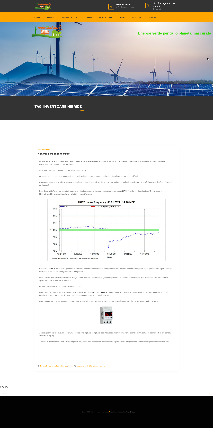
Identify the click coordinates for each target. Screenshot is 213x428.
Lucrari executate (71, 17)
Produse (51, 17)
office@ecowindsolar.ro (125, 7)
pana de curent (99, 366)
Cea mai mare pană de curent (54, 153)
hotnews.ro (51, 269)
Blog (122, 17)
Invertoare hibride (59, 366)
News (70, 366)
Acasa (37, 17)
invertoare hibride (84, 366)
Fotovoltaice (44, 150)
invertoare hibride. (99, 292)
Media (89, 17)
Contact (153, 17)
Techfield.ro (130, 412)
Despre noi (137, 17)
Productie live (106, 17)
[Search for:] (106, 393)
